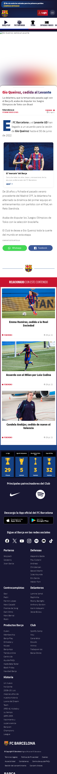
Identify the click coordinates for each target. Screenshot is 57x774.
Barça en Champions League (9, 730)
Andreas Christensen (35, 565)
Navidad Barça (10, 671)
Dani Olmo (8, 612)
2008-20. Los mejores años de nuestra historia (11, 694)
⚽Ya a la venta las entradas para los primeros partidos (23, 4)
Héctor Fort (35, 581)
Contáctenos (24, 761)
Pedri (6, 597)
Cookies (45, 757)
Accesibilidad (10, 761)
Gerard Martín (36, 571)
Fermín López (10, 601)
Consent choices (36, 765)
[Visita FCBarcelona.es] (5, 13)
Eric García (35, 578)
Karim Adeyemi (37, 608)
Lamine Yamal (36, 593)
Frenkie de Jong (11, 608)
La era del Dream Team (11, 703)
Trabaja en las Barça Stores (36, 651)
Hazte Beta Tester (11, 664)
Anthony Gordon (37, 604)
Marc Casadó (9, 604)
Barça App (8, 649)
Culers (42, 13)
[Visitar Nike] (15, 494)
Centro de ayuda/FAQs (41, 761)
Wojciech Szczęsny (8, 558)
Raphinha (34, 597)
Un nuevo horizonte (8, 685)
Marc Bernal (9, 615)
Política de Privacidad (29, 757)
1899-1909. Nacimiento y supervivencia (10, 719)
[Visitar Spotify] (40, 494)
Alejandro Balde (37, 556)
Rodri (6, 619)
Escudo (33, 642)
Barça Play (8, 638)
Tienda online (10, 653)
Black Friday (9, 667)
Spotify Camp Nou (36, 633)
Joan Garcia (9, 563)
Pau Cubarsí (35, 560)
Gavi (5, 593)
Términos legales (11, 757)
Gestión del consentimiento (15, 765)
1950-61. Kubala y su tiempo (11, 710)
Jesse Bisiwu (36, 612)
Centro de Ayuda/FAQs (9, 658)
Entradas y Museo (8, 644)
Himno (33, 645)
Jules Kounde (36, 574)
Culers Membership (9, 633)
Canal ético (35, 638)
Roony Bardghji (37, 601)
